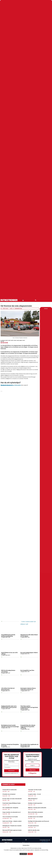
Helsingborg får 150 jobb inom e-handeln (12, 825)
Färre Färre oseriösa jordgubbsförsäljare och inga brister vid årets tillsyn (29, 707)
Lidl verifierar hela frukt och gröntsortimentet (8, 689)
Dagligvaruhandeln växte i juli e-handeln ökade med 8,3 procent (9, 706)
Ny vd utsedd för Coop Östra (27, 670)
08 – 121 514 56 (45, 841)
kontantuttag (18, 308)
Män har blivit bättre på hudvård (35, 812)
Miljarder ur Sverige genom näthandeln (37, 807)
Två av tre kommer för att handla (10, 816)
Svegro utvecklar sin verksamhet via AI (12, 812)
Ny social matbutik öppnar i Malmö (29, 652)
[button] (23, 300)
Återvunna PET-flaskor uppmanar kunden (12, 830)
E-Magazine (32, 773)
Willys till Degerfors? (33, 798)
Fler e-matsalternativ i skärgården (10, 807)
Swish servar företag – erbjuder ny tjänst (12, 821)
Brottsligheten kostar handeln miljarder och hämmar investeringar (10, 726)
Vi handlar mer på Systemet (9, 794)
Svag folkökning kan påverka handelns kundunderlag (8, 635)
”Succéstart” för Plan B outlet (35, 789)
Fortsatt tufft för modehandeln (10, 789)
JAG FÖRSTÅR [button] (23, 853)
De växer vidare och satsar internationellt (12, 798)
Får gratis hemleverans (33, 825)
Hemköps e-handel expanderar (35, 803)
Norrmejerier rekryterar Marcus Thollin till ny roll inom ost (28, 689)
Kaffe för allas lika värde (34, 830)
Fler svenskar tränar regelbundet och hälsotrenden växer (29, 745)
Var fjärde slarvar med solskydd (35, 816)
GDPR (17, 773)
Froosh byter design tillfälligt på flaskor (12, 803)
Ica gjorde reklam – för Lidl (34, 794)
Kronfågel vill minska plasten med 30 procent (38, 821)
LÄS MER (30, 853)
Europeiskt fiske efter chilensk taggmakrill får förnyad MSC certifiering (27, 727)
